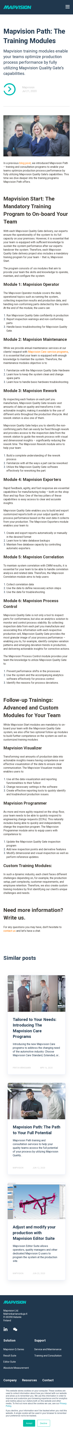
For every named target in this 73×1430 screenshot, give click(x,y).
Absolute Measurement (16, 1367)
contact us (9, 930)
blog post (25, 163)
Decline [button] (43, 1423)
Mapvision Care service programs (48, 351)
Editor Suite (9, 1361)
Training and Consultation (48, 1355)
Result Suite (9, 1355)
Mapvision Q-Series (13, 1349)
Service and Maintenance (47, 1349)
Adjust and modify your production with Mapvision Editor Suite (34, 1233)
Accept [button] (29, 1423)
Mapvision (28, 87)
